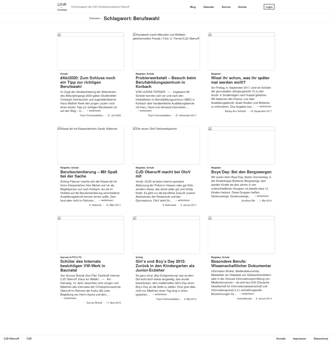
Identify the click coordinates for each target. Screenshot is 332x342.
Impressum (299, 338)
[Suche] (255, 6)
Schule (242, 7)
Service (226, 7)
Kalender (208, 7)
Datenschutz (321, 338)
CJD (29, 338)
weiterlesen (93, 110)
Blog (193, 7)
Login (269, 7)
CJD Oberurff (11, 338)
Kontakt (281, 338)
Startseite (94, 18)
